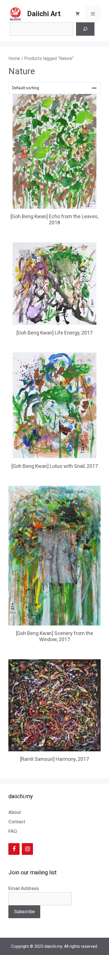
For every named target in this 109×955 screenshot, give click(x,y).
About (14, 812)
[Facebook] (14, 849)
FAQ (12, 831)
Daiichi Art (44, 14)
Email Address (23, 888)
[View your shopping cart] (77, 14)
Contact (16, 821)
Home (14, 58)
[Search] (85, 29)
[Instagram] (27, 849)
